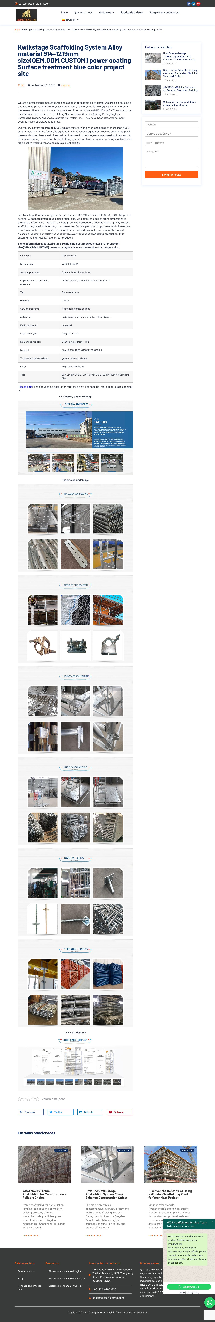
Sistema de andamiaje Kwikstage (67, 1278)
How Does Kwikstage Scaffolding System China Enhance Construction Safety (106, 1194)
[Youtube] (198, 4)
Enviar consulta (171, 174)
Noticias (65, 85)
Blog (20, 1278)
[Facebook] (189, 4)
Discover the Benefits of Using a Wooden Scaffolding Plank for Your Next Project (170, 1194)
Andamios (105, 12)
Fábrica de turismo (132, 12)
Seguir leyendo (31, 1235)
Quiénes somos (83, 12)
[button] (31, 1112)
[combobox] (149, 143)
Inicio (64, 12)
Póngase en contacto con (164, 12)
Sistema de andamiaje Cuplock (65, 1285)
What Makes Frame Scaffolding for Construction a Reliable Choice (44, 1194)
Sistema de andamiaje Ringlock (66, 1271)
